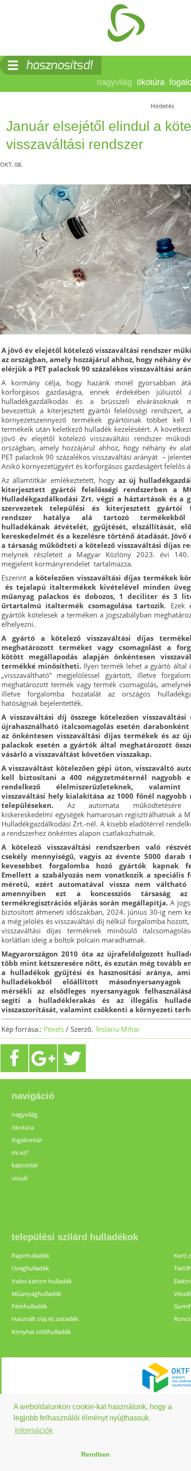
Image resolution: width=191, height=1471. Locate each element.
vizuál (19, 1178)
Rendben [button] (95, 1454)
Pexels (54, 1029)
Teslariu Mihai (117, 1029)
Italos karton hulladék (42, 1281)
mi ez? (20, 1152)
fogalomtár (27, 1140)
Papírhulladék (31, 1255)
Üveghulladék (30, 1268)
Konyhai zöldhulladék (41, 1332)
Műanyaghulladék (36, 1293)
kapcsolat (25, 1165)
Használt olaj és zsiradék (45, 1319)
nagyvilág (114, 82)
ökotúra (151, 82)
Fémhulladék (29, 1306)
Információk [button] (34, 1430)
